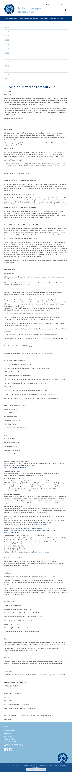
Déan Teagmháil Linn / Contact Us (57, 5)
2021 (7, 49)
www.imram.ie (9, 491)
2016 (7, 70)
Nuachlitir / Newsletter (56, 19)
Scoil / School (18, 19)
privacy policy (36, 767)
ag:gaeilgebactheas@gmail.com (39, 552)
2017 (7, 66)
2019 (7, 57)
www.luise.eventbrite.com (12, 454)
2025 (7, 31)
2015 (7, 74)
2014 (7, 79)
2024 (7, 36)
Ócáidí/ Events (44, 19)
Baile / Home (9, 19)
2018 (7, 62)
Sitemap (6, 727)
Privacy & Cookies (9, 730)
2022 (7, 44)
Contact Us (7, 734)
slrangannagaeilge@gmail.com (49, 300)
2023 (7, 40)
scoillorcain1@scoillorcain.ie (19, 746)
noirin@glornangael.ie (19, 467)
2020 (7, 53)
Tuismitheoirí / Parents (31, 19)
